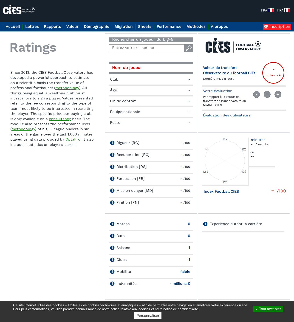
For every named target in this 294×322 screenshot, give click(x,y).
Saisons (123, 248)
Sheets (144, 26)
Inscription (279, 26)
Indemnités (126, 283)
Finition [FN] (127, 202)
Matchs (123, 224)
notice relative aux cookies (130, 309)
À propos (219, 26)
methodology (67, 88)
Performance (169, 26)
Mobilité (123, 271)
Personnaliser (147, 316)
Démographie (96, 26)
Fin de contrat (123, 101)
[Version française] (287, 10)
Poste (115, 122)
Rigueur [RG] (127, 143)
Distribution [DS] (131, 166)
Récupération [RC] (133, 155)
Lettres (32, 26)
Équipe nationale (125, 112)
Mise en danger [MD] (134, 190)
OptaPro (72, 139)
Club (114, 79)
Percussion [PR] (130, 178)
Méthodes (196, 26)
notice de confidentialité (180, 309)
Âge (113, 90)
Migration (124, 26)
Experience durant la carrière (235, 224)
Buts (120, 236)
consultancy (60, 119)
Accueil (13, 26)
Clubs (121, 260)
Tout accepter (269, 309)
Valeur (72, 26)
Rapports (52, 26)
